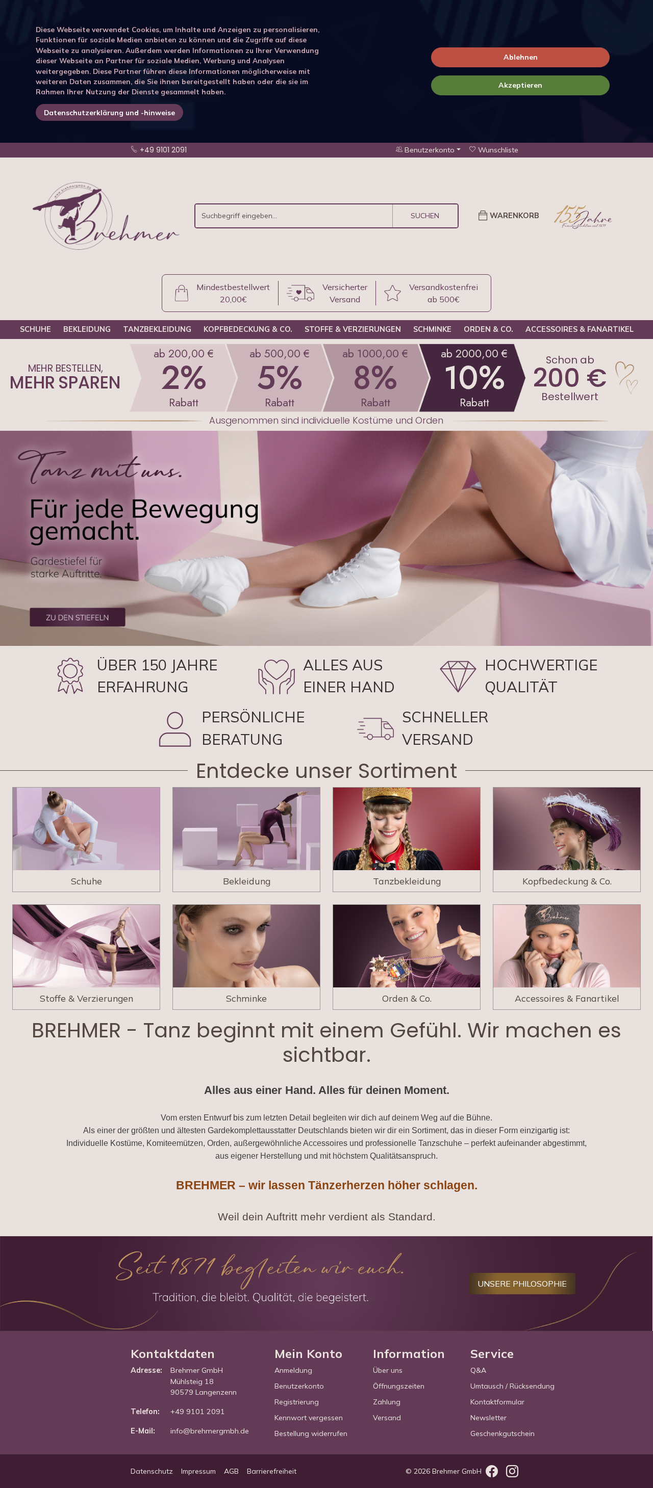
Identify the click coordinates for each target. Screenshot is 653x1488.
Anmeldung (293, 1370)
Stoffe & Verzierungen (353, 329)
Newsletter (488, 1417)
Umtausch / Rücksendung (512, 1386)
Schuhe (35, 329)
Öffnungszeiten (398, 1386)
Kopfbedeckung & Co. (248, 329)
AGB (231, 1471)
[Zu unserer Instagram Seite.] (512, 1473)
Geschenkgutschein (502, 1433)
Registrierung (296, 1401)
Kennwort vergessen (308, 1417)
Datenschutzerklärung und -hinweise (109, 112)
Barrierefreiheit (271, 1471)
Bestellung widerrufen (310, 1433)
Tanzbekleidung (157, 329)
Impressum (198, 1471)
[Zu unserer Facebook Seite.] (492, 1473)
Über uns (388, 1370)
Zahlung (386, 1401)
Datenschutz (152, 1471)
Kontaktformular (497, 1401)
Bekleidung (87, 329)
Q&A (478, 1370)
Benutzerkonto (299, 1386)
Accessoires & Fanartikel (579, 329)
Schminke (432, 329)
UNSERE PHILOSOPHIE (522, 1283)
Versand (387, 1417)
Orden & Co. (488, 329)
